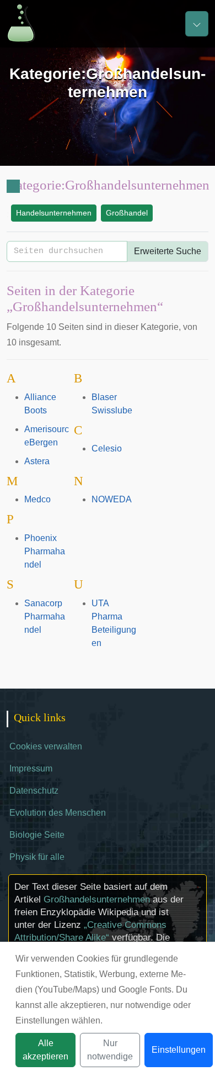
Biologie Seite (36, 834)
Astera (37, 461)
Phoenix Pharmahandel (44, 551)
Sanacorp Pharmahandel (44, 616)
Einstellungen (179, 1049)
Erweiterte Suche (167, 251)
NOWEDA (112, 499)
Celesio (107, 448)
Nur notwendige (110, 1049)
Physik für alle (36, 857)
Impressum (30, 768)
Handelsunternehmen (54, 212)
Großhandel (127, 212)
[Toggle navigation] (196, 23)
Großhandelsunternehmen (97, 899)
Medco (37, 499)
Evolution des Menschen (57, 812)
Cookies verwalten (45, 746)
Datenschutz (33, 790)
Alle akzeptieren (45, 1049)
